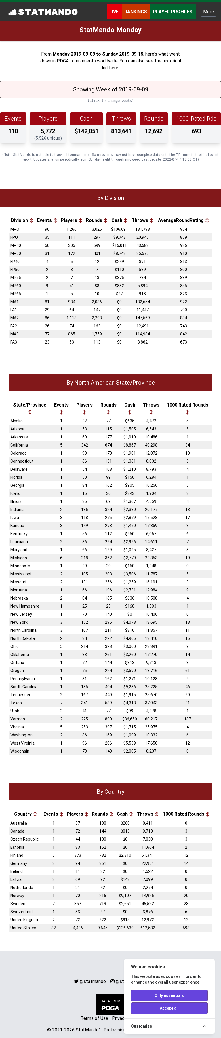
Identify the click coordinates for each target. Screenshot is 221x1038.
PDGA (63, 61)
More (208, 11)
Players (69, 220)
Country (23, 814)
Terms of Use (94, 1018)
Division (20, 220)
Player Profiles (173, 11)
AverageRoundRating (181, 220)
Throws (140, 220)
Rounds (94, 220)
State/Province (29, 405)
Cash (117, 220)
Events (45, 220)
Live (114, 11)
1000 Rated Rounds (187, 405)
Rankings (136, 11)
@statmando (93, 981)
